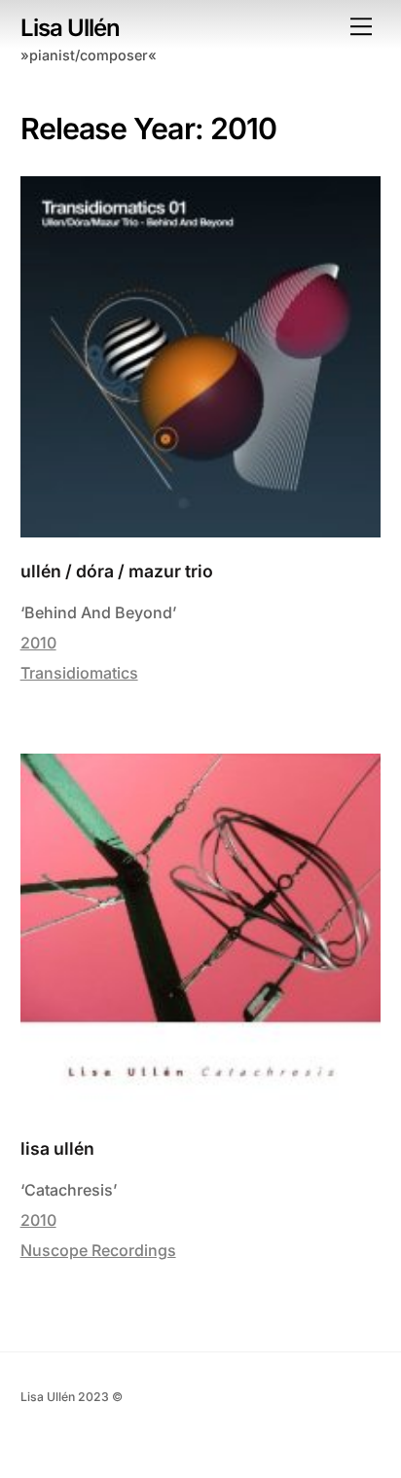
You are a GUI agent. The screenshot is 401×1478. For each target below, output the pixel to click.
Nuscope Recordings (98, 1250)
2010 (38, 642)
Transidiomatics (79, 673)
